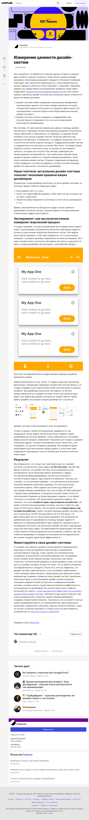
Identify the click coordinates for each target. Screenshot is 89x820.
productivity (20, 67)
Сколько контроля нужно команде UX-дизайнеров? (32, 779)
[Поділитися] (4, 84)
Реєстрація (81, 3)
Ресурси (36, 799)
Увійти (69, 3)
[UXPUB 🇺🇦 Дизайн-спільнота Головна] (7, 3)
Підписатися (48, 729)
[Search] (58, 3)
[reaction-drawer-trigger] (4, 59)
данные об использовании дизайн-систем (46, 92)
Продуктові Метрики (63, 799)
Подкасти (19, 799)
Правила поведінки (41, 651)
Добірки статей (47, 799)
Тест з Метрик (52, 802)
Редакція (23, 45)
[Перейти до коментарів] (4, 68)
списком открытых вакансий (45, 611)
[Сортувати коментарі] (40, 634)
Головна (11, 799)
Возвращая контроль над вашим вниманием (29, 762)
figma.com (34, 622)
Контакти (35, 805)
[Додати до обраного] (4, 76)
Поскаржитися (57, 651)
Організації (53, 805)
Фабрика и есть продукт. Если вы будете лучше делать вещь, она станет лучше (44, 771)
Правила (43, 805)
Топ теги (28, 799)
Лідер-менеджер (38, 802)
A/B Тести (76, 799)
